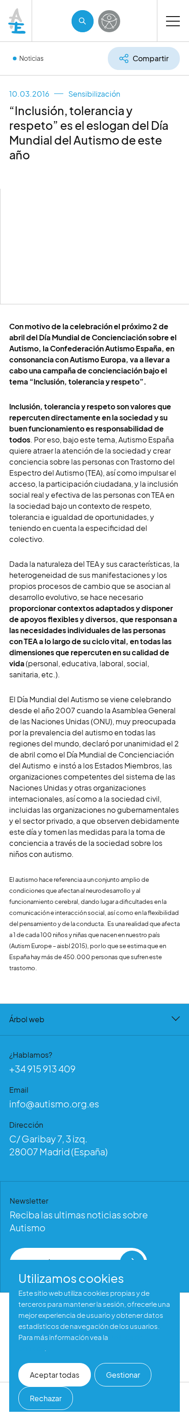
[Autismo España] (17, 21)
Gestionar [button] (123, 1375)
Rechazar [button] (45, 1398)
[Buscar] (83, 21)
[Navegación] (173, 21)
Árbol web (26, 1019)
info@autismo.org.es (54, 1103)
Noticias (31, 58)
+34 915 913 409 (42, 1068)
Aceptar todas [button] (54, 1375)
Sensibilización (94, 94)
